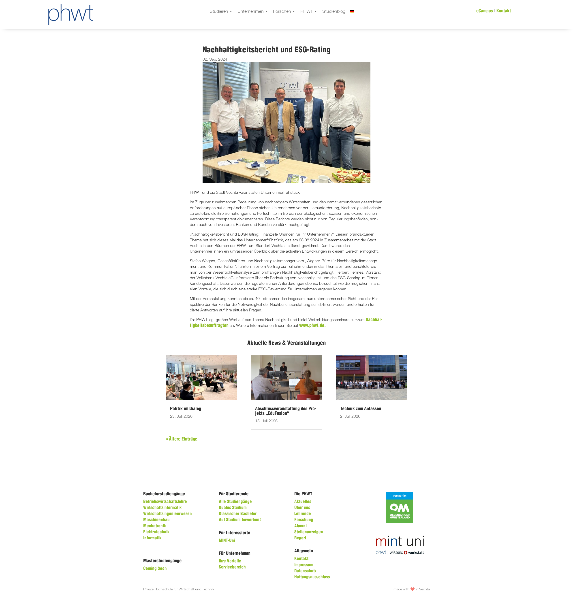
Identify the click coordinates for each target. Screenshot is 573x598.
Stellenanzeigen (308, 532)
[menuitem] (352, 12)
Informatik (152, 538)
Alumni (300, 526)
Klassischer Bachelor (238, 514)
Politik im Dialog (185, 409)
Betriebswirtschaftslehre (165, 502)
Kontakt (503, 11)
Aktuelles (302, 502)
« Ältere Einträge (181, 439)
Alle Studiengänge (235, 502)
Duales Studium (233, 508)
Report (300, 538)
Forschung (303, 520)
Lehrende (302, 514)
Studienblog (333, 12)
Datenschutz (305, 571)
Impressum (303, 565)
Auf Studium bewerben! (240, 520)
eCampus (484, 11)
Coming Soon (155, 569)
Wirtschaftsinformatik (162, 508)
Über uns (302, 508)
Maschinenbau (156, 520)
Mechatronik (154, 526)
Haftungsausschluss (312, 577)
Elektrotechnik (156, 532)
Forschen (282, 12)
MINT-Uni (227, 541)
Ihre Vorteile (230, 561)
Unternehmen (250, 12)
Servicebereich (232, 567)
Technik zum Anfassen (360, 409)
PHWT (306, 12)
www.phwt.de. (312, 325)
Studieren (219, 12)
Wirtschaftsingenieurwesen (167, 514)
